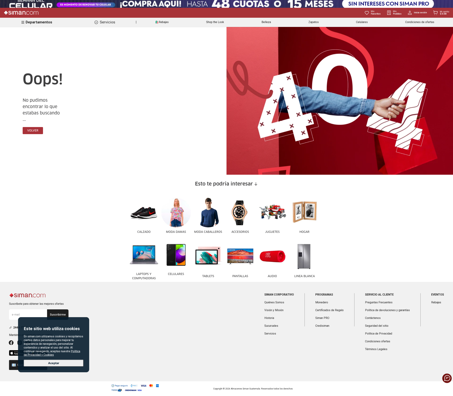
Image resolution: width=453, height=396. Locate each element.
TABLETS (208, 276)
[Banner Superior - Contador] (226, 4)
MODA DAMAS (176, 232)
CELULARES (176, 274)
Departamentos (39, 22)
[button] (447, 378)
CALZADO (144, 232)
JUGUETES (272, 232)
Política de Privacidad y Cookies (52, 353)
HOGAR (304, 232)
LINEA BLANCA (304, 276)
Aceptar (53, 363)
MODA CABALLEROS (208, 232)
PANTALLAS (240, 276)
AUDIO (272, 276)
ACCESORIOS (240, 232)
